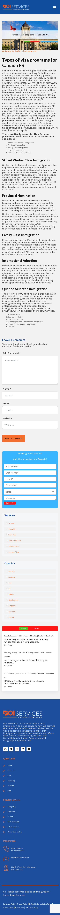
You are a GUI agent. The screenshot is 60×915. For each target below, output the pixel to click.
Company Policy (9, 904)
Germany (11, 612)
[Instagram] (17, 749)
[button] (54, 7)
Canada (11, 571)
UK (9, 589)
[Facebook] (5, 749)
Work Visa (12, 535)
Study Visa (12, 529)
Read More (8, 645)
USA (9, 583)
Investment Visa (14, 540)
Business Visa (13, 546)
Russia (11, 617)
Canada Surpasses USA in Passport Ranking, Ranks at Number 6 (28, 636)
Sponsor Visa (13, 552)
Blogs (23, 628)
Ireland (11, 594)
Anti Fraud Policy (31, 908)
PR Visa (11, 523)
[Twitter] (11, 749)
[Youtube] (29, 749)
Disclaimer (19, 908)
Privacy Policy (22, 904)
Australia (11, 577)
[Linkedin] (23, 749)
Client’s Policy (8, 908)
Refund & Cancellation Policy (40, 904)
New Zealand (13, 600)
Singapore (12, 606)
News (37, 628)
